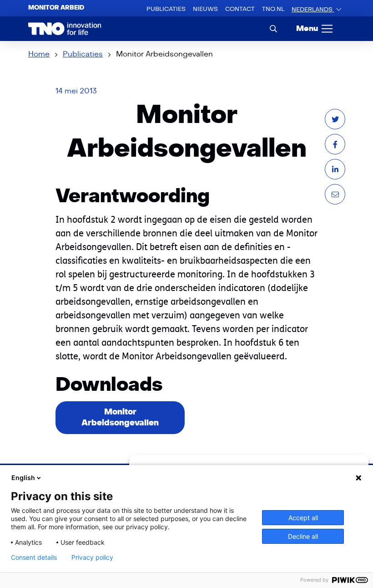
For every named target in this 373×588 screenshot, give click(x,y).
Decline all (303, 536)
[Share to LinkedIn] (335, 169)
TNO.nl (273, 9)
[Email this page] (335, 194)
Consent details (34, 557)
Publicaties (166, 9)
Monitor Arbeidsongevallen (120, 417)
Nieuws (205, 9)
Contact (240, 9)
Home (39, 54)
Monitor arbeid (56, 7)
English (23, 477)
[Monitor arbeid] (64, 28)
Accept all (303, 518)
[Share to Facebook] (335, 144)
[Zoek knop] (273, 28)
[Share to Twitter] (335, 119)
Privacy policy (92, 557)
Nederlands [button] (313, 9)
